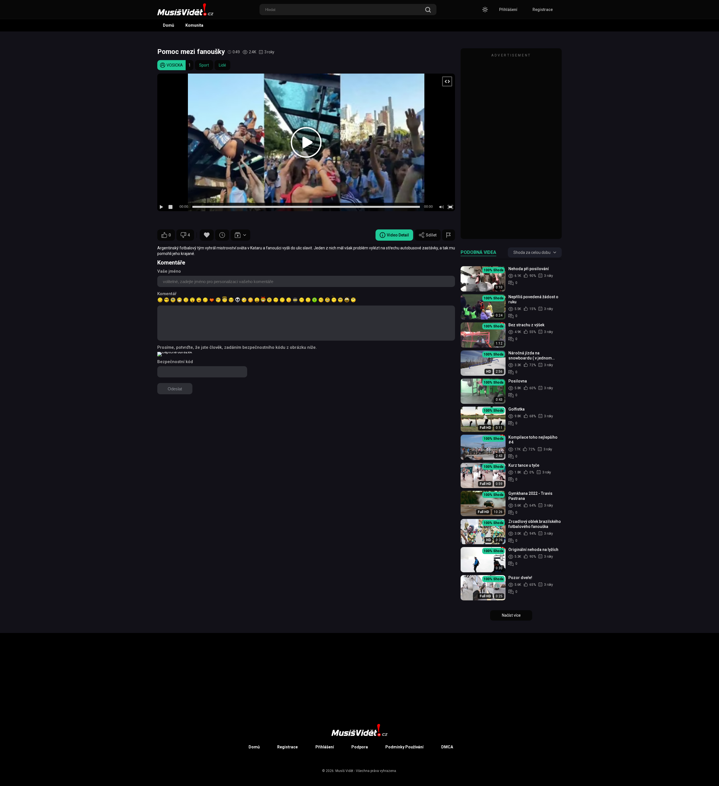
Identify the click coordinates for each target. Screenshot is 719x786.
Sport (204, 65)
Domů (168, 25)
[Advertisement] (511, 146)
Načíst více (511, 615)
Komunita (194, 25)
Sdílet (431, 235)
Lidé (222, 65)
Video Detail (398, 235)
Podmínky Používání (404, 747)
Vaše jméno (169, 271)
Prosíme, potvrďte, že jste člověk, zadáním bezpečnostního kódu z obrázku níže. (237, 347)
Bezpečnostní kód (175, 361)
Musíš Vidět (344, 771)
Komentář (166, 293)
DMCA (447, 747)
